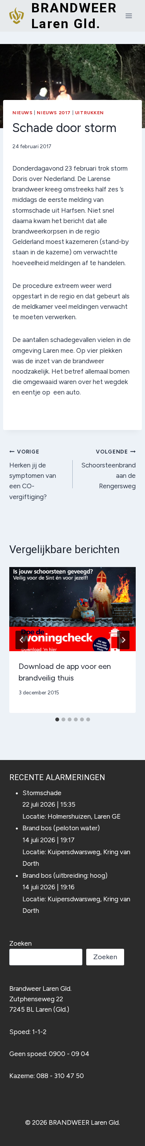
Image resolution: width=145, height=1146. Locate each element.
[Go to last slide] (21, 640)
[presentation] (72, 609)
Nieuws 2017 (54, 112)
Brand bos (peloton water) (61, 828)
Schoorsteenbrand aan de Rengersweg (108, 469)
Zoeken (20, 943)
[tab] (57, 719)
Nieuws (22, 112)
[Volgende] (123, 640)
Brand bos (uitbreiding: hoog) (64, 875)
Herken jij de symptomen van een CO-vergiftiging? (32, 474)
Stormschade (41, 793)
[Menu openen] (128, 16)
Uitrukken (89, 112)
